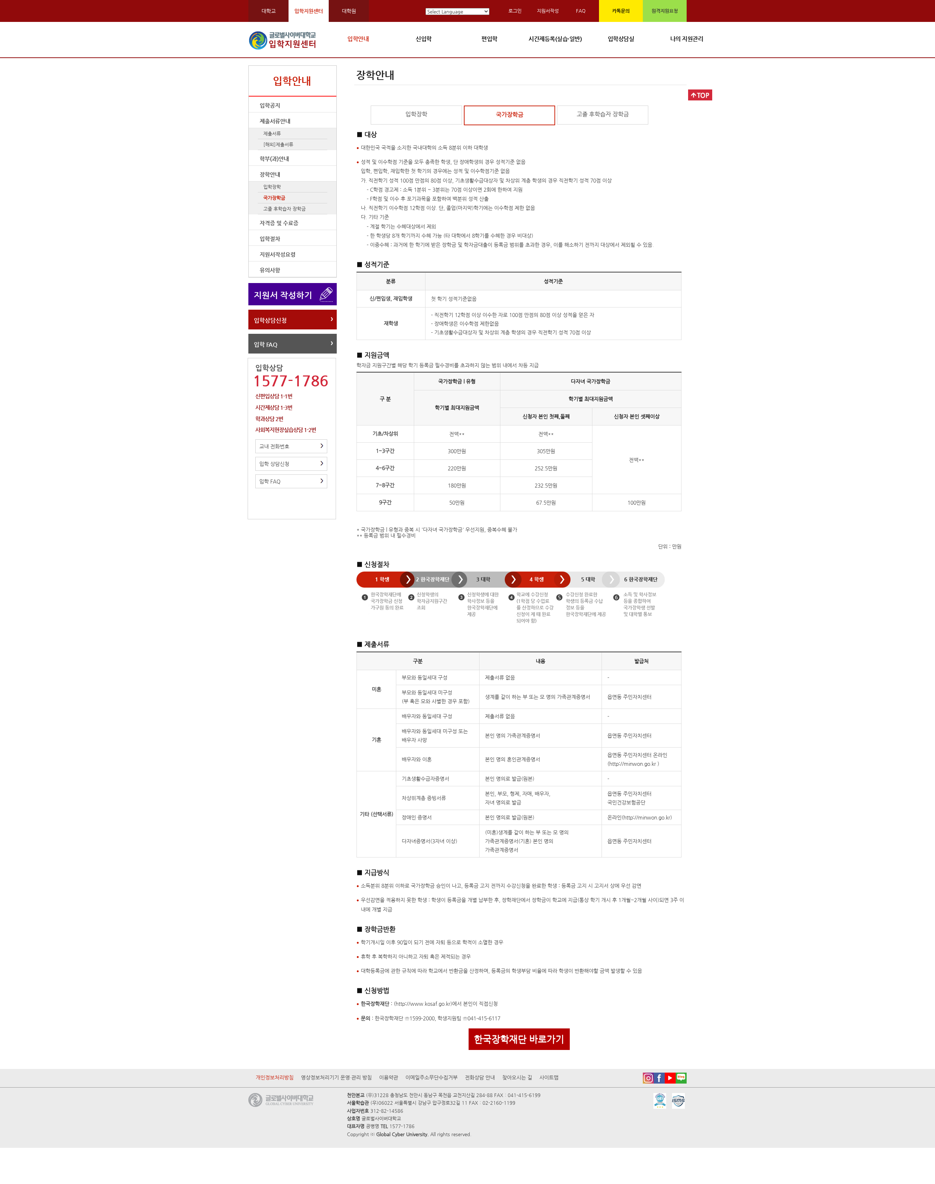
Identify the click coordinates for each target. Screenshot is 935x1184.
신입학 (424, 38)
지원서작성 (548, 11)
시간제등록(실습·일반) (555, 38)
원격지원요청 (665, 11)
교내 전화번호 (274, 446)
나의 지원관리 (686, 38)
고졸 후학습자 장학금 (284, 208)
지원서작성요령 (277, 254)
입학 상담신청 (274, 464)
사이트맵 (548, 1077)
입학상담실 (621, 38)
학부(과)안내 (274, 159)
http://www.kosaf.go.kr (423, 1004)
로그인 (515, 11)
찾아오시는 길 (517, 1077)
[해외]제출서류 (278, 144)
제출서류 (272, 133)
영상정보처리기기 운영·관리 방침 (336, 1077)
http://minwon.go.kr (633, 764)
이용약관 (388, 1077)
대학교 (269, 11)
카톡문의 (621, 11)
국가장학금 (274, 197)
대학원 (349, 11)
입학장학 (272, 187)
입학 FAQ (266, 344)
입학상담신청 (270, 320)
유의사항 (270, 270)
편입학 (489, 38)
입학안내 (358, 38)
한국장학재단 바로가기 (519, 1039)
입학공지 (270, 105)
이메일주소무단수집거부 (431, 1077)
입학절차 (270, 239)
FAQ (580, 11)
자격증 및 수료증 (279, 223)
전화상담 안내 (480, 1077)
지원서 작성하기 (283, 295)
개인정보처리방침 (275, 1077)
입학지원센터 (308, 11)
